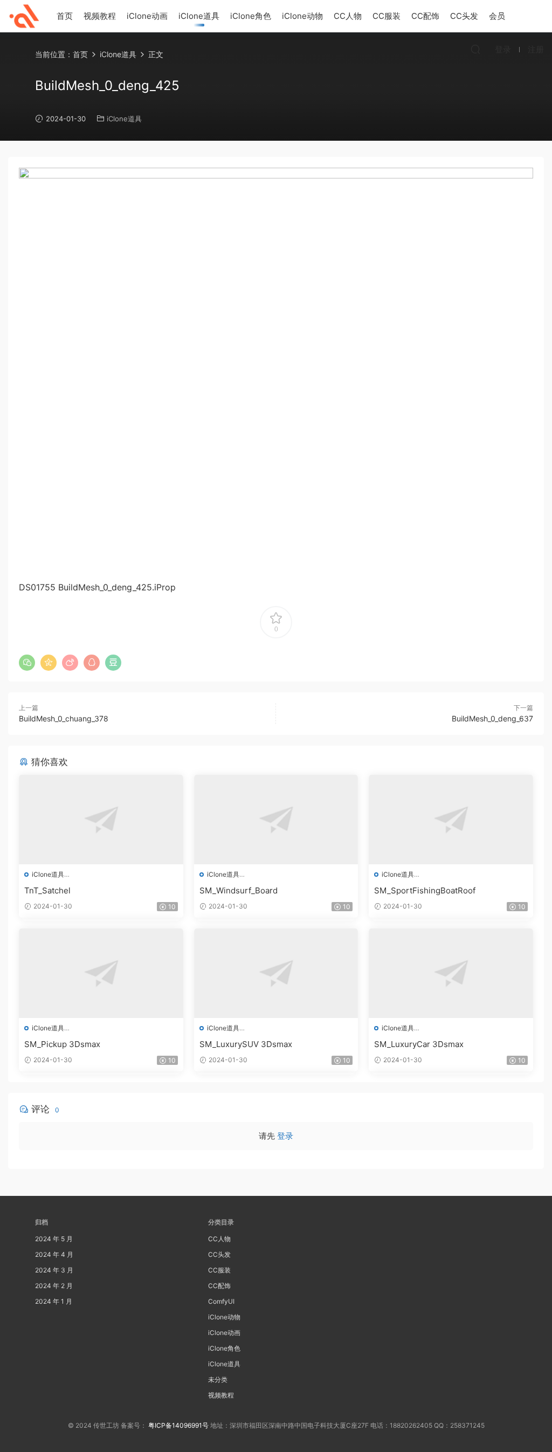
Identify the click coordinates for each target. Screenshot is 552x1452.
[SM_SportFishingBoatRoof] (451, 819)
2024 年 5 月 (54, 1239)
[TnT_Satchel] (101, 819)
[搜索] (475, 49)
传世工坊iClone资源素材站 (24, 16)
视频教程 (100, 16)
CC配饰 (425, 16)
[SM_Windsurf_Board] (276, 819)
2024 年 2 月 (54, 1286)
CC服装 (386, 16)
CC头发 (464, 16)
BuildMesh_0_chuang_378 (63, 718)
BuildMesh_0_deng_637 (492, 718)
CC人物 (348, 16)
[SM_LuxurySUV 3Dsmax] (276, 973)
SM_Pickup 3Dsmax (62, 1044)
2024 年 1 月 (53, 1301)
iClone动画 (147, 16)
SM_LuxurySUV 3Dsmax (245, 1044)
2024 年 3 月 (54, 1270)
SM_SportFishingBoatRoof (424, 890)
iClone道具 (198, 16)
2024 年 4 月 (54, 1254)
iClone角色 (250, 16)
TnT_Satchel (47, 890)
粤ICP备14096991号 (178, 1425)
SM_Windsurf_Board (238, 890)
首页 (65, 16)
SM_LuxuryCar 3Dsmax (419, 1044)
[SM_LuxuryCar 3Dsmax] (451, 973)
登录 (285, 1136)
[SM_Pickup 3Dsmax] (101, 973)
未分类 (217, 1379)
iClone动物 (302, 16)
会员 (497, 16)
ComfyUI (221, 1301)
